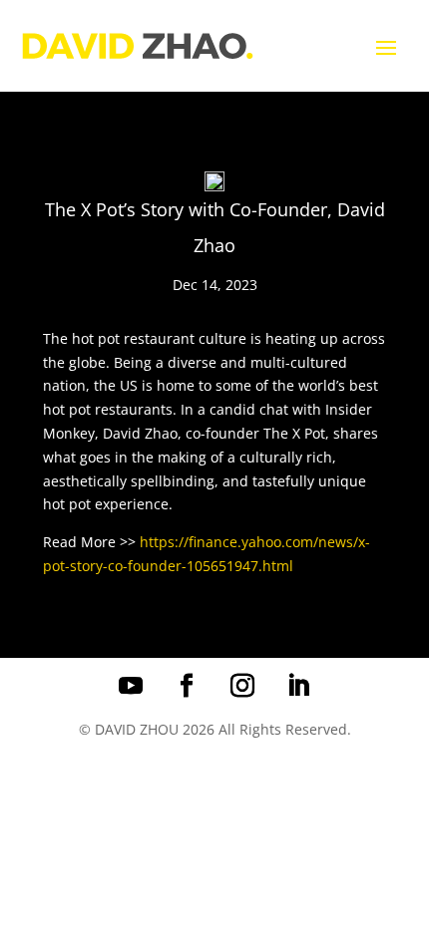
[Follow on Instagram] (242, 686)
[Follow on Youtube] (131, 686)
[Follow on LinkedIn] (298, 686)
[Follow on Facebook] (187, 686)
